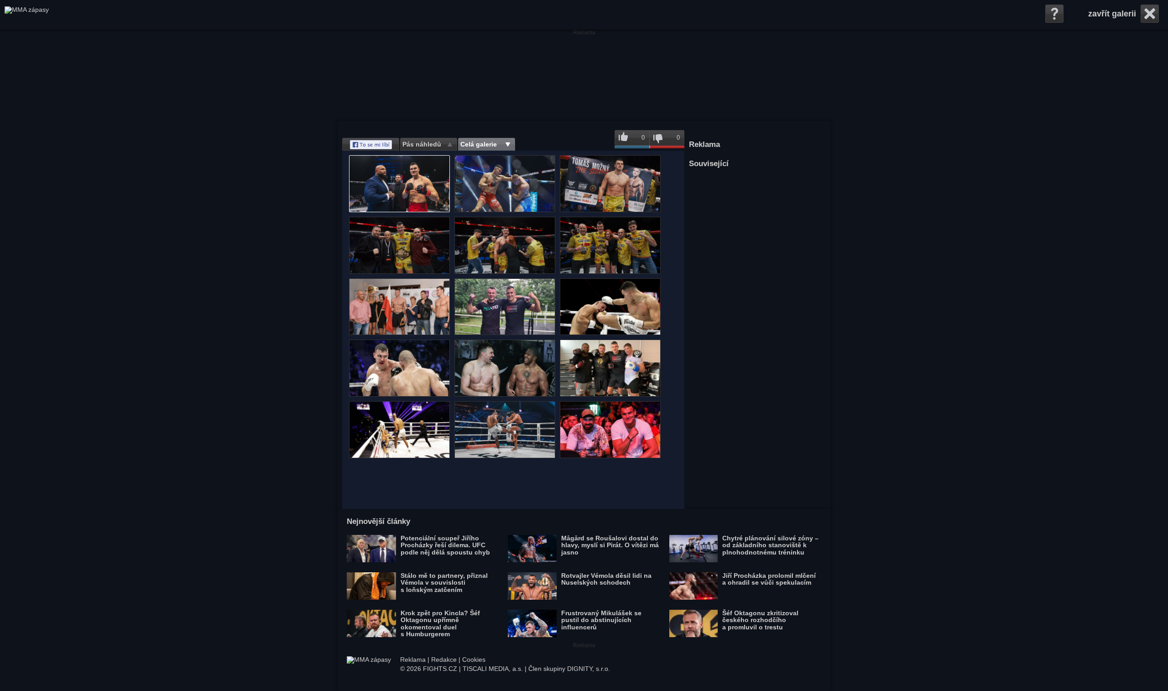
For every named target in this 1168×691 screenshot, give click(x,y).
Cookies (473, 659)
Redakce (444, 659)
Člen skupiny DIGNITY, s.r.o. (569, 668)
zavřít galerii (1112, 13)
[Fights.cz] (27, 14)
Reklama (413, 659)
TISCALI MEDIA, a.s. (493, 668)
